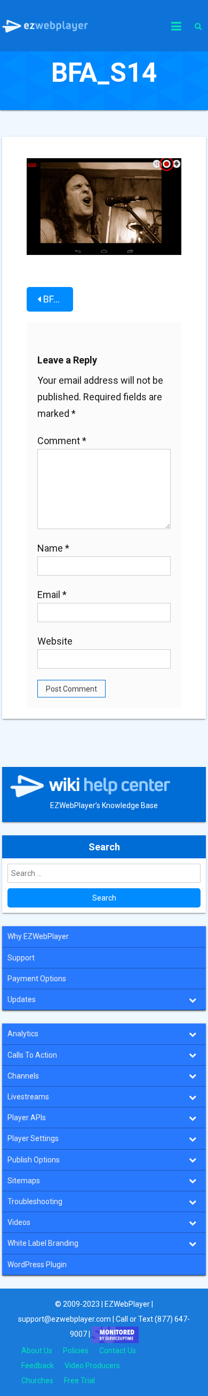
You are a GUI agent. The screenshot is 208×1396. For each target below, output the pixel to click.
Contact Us (117, 1350)
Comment (61, 440)
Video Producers (92, 1365)
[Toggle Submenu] (192, 999)
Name (53, 548)
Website (55, 641)
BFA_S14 (58, 299)
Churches (37, 1380)
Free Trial (79, 1380)
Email (52, 594)
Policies (76, 1350)
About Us (36, 1350)
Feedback (37, 1365)
